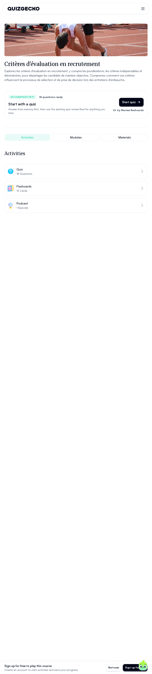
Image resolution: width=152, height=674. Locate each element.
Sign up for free (135, 667)
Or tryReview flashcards (128, 110)
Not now (113, 667)
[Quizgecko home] (23, 8)
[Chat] (143, 665)
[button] (76, 171)
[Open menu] (143, 8)
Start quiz (129, 102)
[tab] (27, 137)
